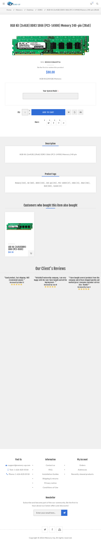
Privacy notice (50, 483)
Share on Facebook (53, 123)
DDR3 (38, 183)
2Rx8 (83, 183)
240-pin (49, 183)
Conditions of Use (50, 487)
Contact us (50, 465)
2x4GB (55, 186)
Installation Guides (50, 474)
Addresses (82, 470)
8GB (45, 186)
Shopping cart (92, 2)
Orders (82, 465)
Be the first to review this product (50, 67)
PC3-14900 (62, 183)
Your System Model (50, 91)
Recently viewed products (82, 474)
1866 (74, 183)
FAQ (50, 470)
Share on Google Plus (63, 123)
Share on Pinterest (58, 123)
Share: (37, 122)
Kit (28, 183)
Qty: (19, 112)
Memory (18, 183)
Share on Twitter (48, 123)
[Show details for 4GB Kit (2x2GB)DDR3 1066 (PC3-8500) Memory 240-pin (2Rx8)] (19, 226)
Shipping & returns (50, 478)
